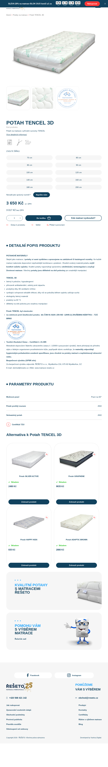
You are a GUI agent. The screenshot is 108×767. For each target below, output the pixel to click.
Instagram (76, 675)
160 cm (78, 180)
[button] (56, 225)
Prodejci (82, 705)
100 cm (29, 172)
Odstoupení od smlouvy (17, 729)
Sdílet (38, 225)
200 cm (78, 187)
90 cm (78, 165)
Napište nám (41, 195)
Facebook (34, 675)
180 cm (29, 187)
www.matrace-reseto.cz (44, 368)
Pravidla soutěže (13, 724)
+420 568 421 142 (18, 698)
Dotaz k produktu (18, 225)
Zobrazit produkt (28, 502)
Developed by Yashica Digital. (91, 738)
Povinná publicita (14, 719)
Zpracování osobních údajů (18, 710)
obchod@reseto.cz (20, 368)
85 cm (29, 165)
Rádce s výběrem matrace (90, 719)
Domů (8, 15)
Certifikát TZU (18, 424)
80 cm (78, 158)
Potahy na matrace (20, 15)
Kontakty (83, 710)
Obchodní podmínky (15, 715)
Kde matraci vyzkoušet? (83, 218)
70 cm (29, 158)
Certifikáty (83, 715)
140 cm (29, 180)
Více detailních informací (16, 134)
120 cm (78, 172)
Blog (81, 724)
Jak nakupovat (13, 705)
